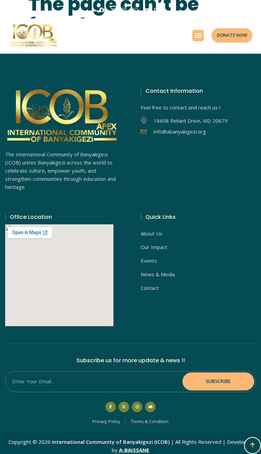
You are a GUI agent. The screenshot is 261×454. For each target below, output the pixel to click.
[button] (156, 10)
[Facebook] (101, 10)
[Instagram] (124, 10)
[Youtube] (146, 10)
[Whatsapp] (135, 10)
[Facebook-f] (110, 407)
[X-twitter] (113, 10)
